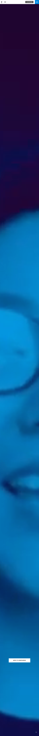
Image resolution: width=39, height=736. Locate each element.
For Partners (29, 2)
